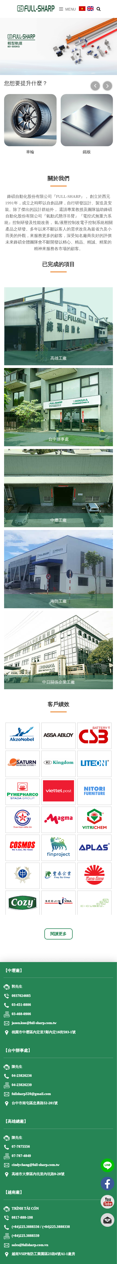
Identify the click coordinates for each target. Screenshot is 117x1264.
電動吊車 (29, 960)
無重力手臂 (57, 960)
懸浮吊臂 (42, 960)
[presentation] (95, 85)
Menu (70, 9)
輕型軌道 (87, 960)
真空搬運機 (73, 960)
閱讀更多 (58, 934)
